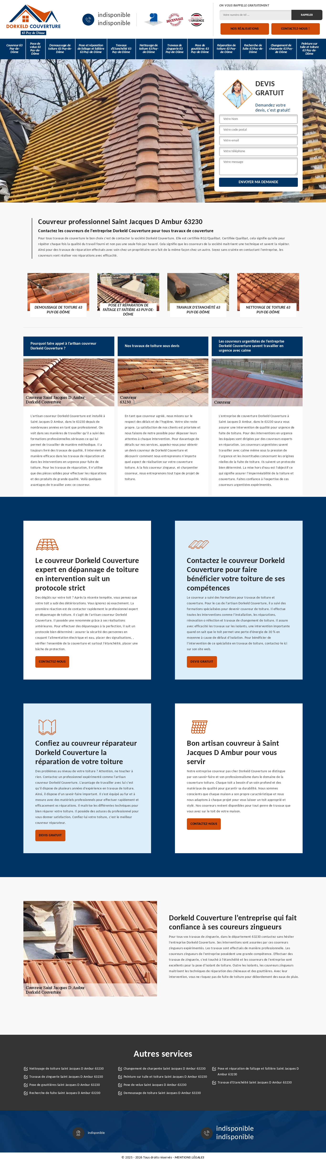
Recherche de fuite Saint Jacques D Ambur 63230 (64, 1093)
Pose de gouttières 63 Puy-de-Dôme (200, 49)
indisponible (114, 15)
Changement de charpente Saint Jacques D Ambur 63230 (165, 1069)
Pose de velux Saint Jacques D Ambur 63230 (155, 1085)
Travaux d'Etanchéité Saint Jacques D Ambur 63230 (255, 1082)
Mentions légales (190, 1157)
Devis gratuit (201, 662)
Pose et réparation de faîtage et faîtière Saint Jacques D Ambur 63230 (258, 1071)
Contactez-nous (52, 662)
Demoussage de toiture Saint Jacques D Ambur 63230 (162, 1093)
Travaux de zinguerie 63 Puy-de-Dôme (175, 49)
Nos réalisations (245, 29)
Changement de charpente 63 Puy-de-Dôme (281, 49)
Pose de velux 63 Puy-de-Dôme (35, 49)
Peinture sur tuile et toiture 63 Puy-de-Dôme (309, 49)
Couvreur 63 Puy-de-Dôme (14, 49)
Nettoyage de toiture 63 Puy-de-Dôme (148, 49)
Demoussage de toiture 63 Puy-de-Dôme (60, 49)
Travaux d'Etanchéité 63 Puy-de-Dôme (121, 49)
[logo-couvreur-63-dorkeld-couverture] (33, 20)
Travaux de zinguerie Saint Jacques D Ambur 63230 (66, 1077)
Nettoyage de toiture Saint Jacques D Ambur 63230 (66, 1069)
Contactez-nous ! (295, 29)
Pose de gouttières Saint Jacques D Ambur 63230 (64, 1085)
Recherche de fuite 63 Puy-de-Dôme (253, 49)
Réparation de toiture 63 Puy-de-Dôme (226, 49)
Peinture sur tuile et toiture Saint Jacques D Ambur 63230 (165, 1077)
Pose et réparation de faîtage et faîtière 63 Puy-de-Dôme (91, 49)
